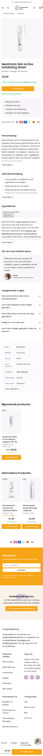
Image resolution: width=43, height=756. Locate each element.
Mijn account (29, 707)
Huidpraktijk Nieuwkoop (13, 637)
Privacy (4, 743)
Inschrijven (21, 570)
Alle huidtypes (22, 372)
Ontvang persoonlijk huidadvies (21, 608)
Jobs (26, 702)
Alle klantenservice (10, 726)
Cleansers (20, 13)
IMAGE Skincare (9, 667)
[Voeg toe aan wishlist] (18, 411)
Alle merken (7, 689)
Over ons (28, 718)
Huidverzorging (8, 13)
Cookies (14, 743)
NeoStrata (21, 347)
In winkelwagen (17, 88)
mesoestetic (8, 672)
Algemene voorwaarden (25, 744)
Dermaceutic (8, 662)
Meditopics (7, 683)
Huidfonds (10, 646)
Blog (25, 712)
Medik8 (5, 678)
